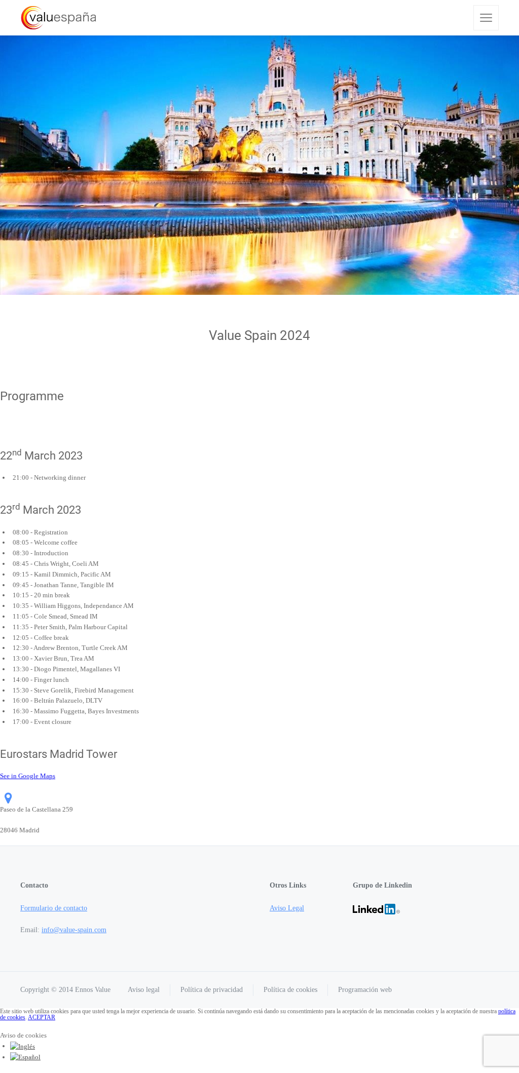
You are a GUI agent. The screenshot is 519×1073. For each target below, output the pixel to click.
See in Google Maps (27, 776)
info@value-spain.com (74, 930)
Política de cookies (290, 989)
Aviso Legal (287, 908)
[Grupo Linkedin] (376, 908)
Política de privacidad (211, 989)
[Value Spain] (58, 17)
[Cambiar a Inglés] (22, 1046)
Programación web (365, 989)
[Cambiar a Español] (25, 1057)
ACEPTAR (41, 1017)
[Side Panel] (486, 17)
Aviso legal (144, 989)
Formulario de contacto (53, 908)
